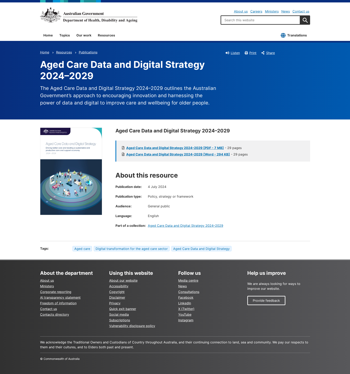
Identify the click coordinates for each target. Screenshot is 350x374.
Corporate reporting (55, 292)
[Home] (88, 15)
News (285, 11)
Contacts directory (54, 314)
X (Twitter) (186, 309)
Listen (235, 53)
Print (252, 53)
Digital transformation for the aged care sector (132, 249)
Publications (88, 52)
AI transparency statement (60, 297)
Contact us (300, 11)
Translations (297, 35)
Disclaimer (117, 297)
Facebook (185, 297)
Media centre (188, 280)
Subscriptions (119, 320)
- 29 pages (184, 148)
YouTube (184, 314)
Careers (256, 11)
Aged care (82, 249)
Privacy (115, 303)
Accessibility (118, 286)
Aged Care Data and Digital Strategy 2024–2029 (185, 226)
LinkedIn (184, 303)
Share (270, 53)
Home (48, 35)
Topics (64, 35)
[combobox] (260, 20)
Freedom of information (58, 303)
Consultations (188, 292)
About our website (123, 280)
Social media (119, 314)
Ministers (272, 11)
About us (241, 11)
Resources (106, 35)
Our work (83, 35)
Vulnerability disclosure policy (132, 326)
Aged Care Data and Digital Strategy (201, 249)
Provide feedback (266, 300)
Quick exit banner (122, 309)
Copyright (117, 292)
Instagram (185, 320)
